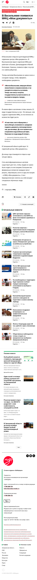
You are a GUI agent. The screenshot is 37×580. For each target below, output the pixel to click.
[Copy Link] (10, 22)
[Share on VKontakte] (3, 22)
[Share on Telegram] (6, 22)
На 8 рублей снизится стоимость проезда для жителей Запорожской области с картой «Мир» (13, 360)
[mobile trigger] (3, 2)
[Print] (13, 22)
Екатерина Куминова (7, 27)
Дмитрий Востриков (8, 372)
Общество (12, 12)
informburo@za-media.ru (11, 488)
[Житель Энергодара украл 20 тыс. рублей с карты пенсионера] (6, 326)
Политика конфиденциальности (12, 524)
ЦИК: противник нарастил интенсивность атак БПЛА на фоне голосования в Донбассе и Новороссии (24, 217)
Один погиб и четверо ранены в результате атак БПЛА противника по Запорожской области (12, 380)
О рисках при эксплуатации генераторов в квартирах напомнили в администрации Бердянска (23, 255)
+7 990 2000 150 (8, 486)
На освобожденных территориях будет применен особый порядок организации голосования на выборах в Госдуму (24, 284)
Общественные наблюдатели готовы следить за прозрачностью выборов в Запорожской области (23, 337)
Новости (5, 12)
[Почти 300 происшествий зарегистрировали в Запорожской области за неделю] (6, 268)
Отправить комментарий (27, 204)
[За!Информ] (7, 2)
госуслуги (8, 190)
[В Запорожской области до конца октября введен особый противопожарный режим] (28, 425)
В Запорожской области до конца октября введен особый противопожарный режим (13, 427)
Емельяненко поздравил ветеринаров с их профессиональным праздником (21, 313)
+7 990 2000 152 (8, 495)
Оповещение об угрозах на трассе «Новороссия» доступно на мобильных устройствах (23, 242)
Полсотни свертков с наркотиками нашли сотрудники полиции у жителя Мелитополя (24, 230)
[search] (24, 2)
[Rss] (33, 455)
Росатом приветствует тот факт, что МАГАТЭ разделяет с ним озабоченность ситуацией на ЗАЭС (12, 404)
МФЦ (14, 190)
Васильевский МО (8, 10)
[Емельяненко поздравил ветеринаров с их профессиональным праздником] (6, 312)
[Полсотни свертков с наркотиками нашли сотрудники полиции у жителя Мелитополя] (6, 230)
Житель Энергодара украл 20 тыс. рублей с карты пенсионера (24, 325)
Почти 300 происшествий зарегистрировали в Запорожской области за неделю (21, 269)
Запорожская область (22, 10)
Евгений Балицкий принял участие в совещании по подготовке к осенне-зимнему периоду (23, 299)
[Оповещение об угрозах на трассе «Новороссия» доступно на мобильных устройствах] (6, 242)
